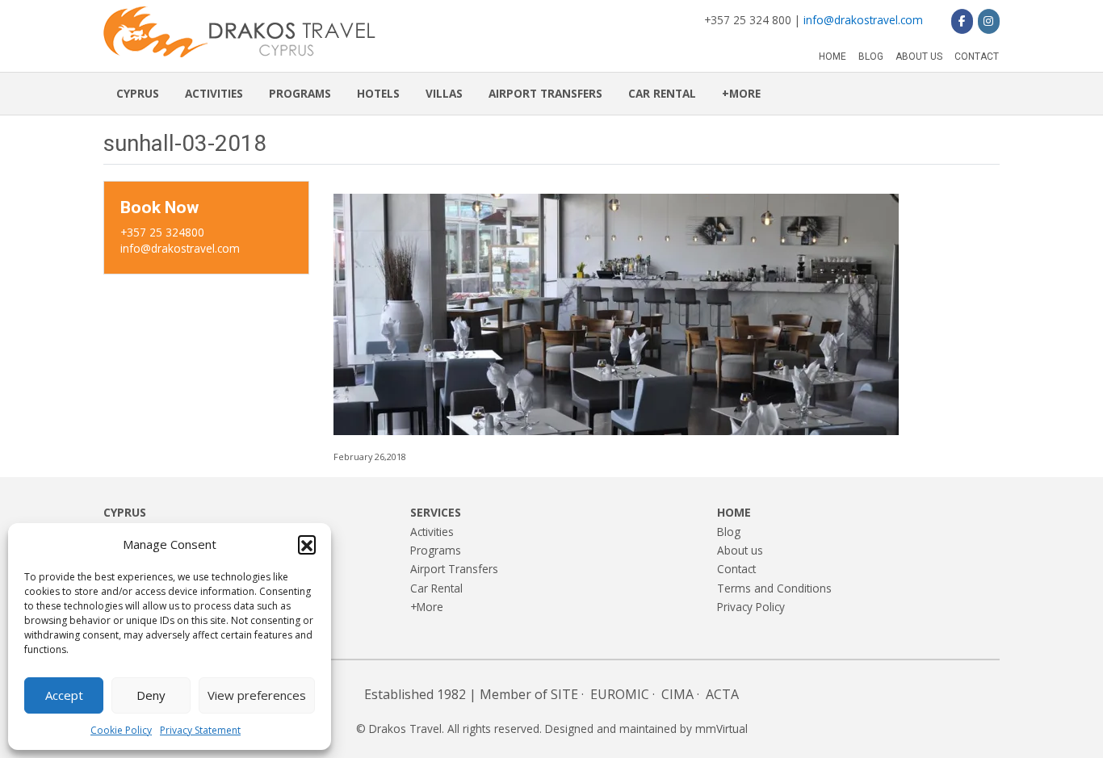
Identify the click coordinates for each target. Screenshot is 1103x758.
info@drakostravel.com (863, 19)
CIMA (677, 694)
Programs (300, 93)
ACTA (722, 694)
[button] (307, 544)
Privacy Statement (200, 730)
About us (918, 56)
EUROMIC (619, 694)
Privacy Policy (751, 606)
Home (832, 56)
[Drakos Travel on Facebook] (962, 21)
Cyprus (137, 93)
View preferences (257, 695)
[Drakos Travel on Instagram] (989, 21)
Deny (151, 695)
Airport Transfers (545, 93)
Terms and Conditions (774, 588)
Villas (444, 93)
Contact (976, 56)
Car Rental (662, 93)
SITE (564, 694)
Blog (870, 56)
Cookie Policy (121, 730)
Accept (64, 695)
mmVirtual (721, 728)
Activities (214, 93)
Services (435, 512)
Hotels (378, 93)
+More (741, 93)
